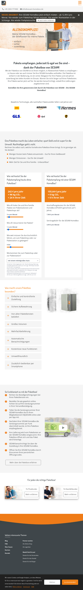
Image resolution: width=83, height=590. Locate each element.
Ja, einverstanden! (70, 582)
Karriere (7, 550)
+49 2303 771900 (11, 9)
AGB (32, 587)
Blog (6, 541)
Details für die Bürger (29, 561)
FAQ (6, 544)
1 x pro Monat (12, 227)
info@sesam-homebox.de (32, 9)
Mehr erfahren (17, 587)
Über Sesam (9, 547)
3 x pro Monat (12, 214)
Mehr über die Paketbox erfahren (23, 462)
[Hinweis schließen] (78, 14)
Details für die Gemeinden (30, 555)
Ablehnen (52, 582)
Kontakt (7, 553)
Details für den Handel (29, 558)
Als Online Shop (27, 544)
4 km (8, 245)
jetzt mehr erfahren (47, 20)
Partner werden (28, 541)
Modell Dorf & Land (29, 552)
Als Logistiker (27, 547)
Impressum (26, 587)
